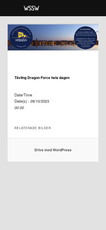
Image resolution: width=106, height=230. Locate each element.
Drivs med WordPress (53, 149)
